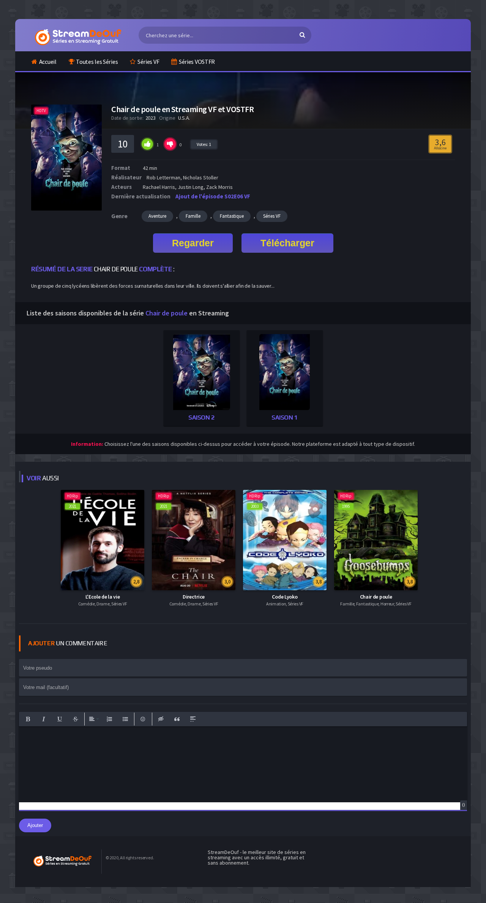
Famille (193, 216)
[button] (28, 719)
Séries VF (148, 61)
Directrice (194, 596)
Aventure (157, 216)
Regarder (193, 243)
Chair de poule (376, 596)
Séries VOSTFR (197, 61)
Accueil (48, 61)
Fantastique (232, 216)
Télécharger (287, 243)
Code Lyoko (284, 596)
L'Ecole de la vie (102, 596)
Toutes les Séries (97, 61)
